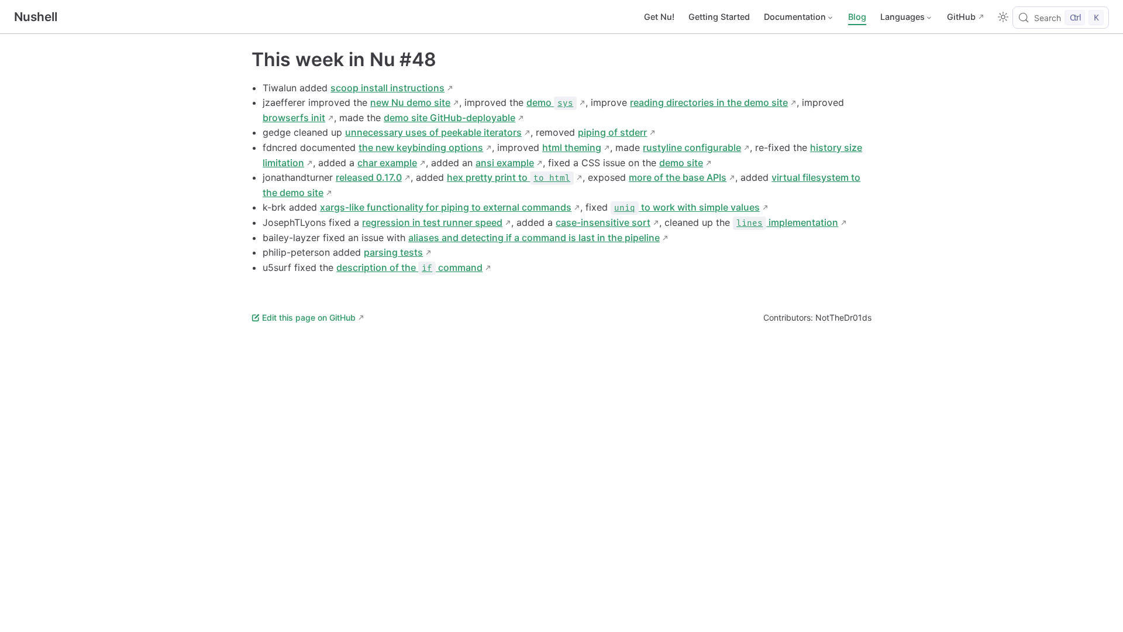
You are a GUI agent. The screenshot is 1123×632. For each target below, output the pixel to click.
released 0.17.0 (369, 177)
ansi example (505, 163)
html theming (571, 147)
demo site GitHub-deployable (449, 117)
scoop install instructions (387, 88)
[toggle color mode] (1003, 17)
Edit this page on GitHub (309, 317)
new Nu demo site (410, 102)
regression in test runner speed (432, 222)
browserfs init (294, 117)
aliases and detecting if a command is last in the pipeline (534, 237)
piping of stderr (612, 132)
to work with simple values (687, 207)
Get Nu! (659, 17)
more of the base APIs (677, 177)
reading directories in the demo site (709, 102)
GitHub (961, 17)
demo (549, 102)
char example (387, 163)
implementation (787, 222)
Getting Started (719, 17)
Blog (857, 17)
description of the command (409, 267)
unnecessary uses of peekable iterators (433, 132)
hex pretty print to (508, 177)
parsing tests (393, 252)
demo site (681, 163)
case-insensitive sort (603, 222)
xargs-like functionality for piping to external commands (445, 207)
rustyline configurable (692, 147)
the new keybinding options (421, 147)
